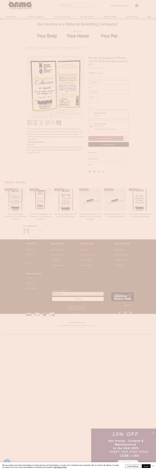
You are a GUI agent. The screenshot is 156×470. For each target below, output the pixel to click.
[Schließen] (153, 466)
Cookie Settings (132, 466)
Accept (146, 466)
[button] (153, 432)
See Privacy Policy (60, 467)
